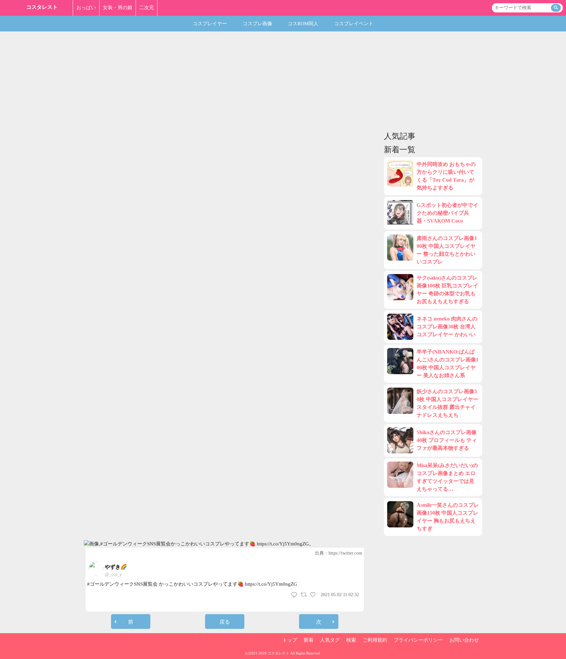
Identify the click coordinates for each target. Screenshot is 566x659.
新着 (308, 640)
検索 (351, 640)
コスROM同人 (303, 23)
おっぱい (86, 7)
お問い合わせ (464, 640)
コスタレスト (42, 7)
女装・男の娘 (117, 7)
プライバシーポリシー (418, 640)
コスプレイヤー (210, 23)
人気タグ (330, 640)
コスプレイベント (353, 23)
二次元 (146, 7)
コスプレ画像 (257, 23)
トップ (289, 640)
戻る (224, 622)
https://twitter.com (345, 553)
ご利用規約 (375, 640)
